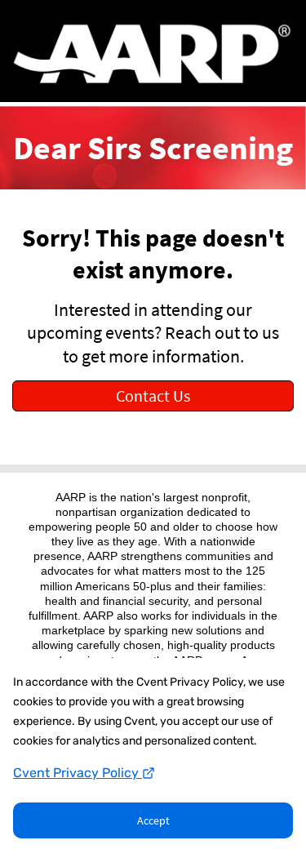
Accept (153, 820)
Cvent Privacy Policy (77, 772)
